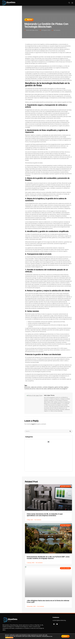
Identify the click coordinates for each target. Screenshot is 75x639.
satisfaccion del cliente (53, 388)
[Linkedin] (54, 624)
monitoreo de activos (29, 388)
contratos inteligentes (48, 387)
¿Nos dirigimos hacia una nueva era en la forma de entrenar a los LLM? (48, 601)
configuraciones (9, 637)
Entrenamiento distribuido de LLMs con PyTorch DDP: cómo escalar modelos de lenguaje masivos (48, 557)
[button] (69, 2)
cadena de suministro (36, 387)
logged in (33, 424)
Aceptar (65, 636)
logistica (66, 387)
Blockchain (27, 387)
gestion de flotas (59, 387)
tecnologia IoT (63, 388)
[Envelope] (57, 624)
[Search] (70, 431)
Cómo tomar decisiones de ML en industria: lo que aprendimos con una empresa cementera (45, 514)
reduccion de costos (41, 388)
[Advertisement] (48, 460)
